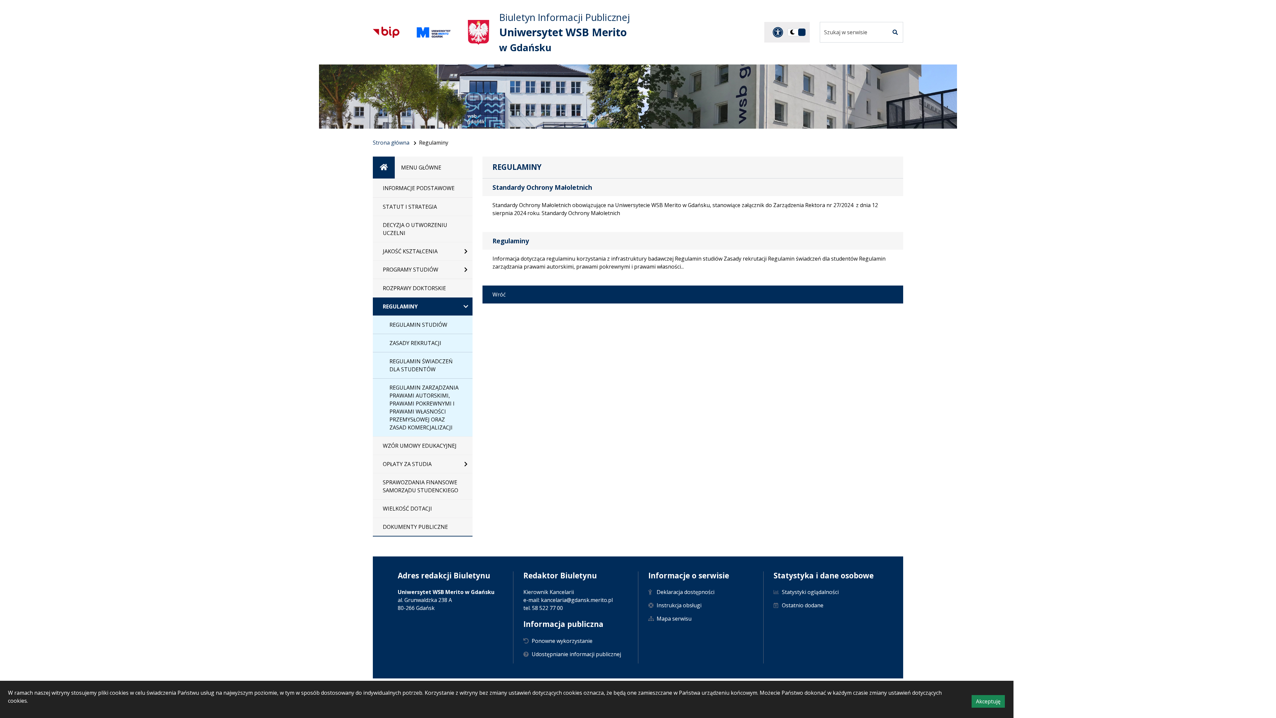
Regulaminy (510, 240)
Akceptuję (990, 702)
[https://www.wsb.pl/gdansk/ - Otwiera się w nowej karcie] (433, 32)
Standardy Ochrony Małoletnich (542, 187)
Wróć (499, 294)
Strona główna (391, 142)
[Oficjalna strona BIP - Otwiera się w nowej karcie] (386, 32)
